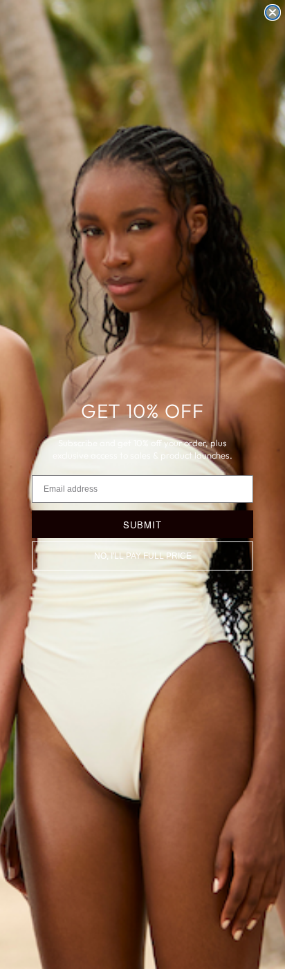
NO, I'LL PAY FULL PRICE (143, 556)
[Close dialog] (272, 12)
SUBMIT (142, 524)
